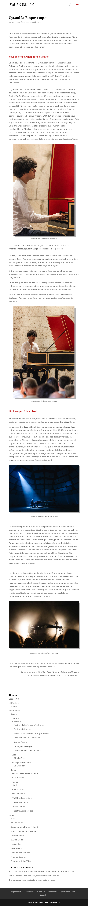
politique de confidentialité (49, 902)
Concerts (15, 718)
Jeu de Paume (20, 742)
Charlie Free (19, 758)
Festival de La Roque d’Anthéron (29, 725)
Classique (16, 721)
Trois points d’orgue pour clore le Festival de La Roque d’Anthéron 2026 (42, 871)
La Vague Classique (23, 746)
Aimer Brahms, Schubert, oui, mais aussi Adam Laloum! (34, 876)
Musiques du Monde (21, 762)
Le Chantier (19, 766)
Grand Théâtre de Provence (27, 738)
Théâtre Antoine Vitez (22, 811)
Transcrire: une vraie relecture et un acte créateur (32, 880)
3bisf (14, 785)
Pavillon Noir (18, 777)
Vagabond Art (16, 892)
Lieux (11, 815)
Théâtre (14, 782)
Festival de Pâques (22, 729)
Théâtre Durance (20, 802)
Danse (13, 770)
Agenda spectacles (67, 892)
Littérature (14, 703)
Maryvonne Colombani (20, 22)
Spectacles (14, 710)
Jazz (14, 755)
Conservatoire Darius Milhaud (27, 750)
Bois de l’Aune (18, 789)
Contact (43, 895)
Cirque (14, 714)
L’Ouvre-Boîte (18, 794)
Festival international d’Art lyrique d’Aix (32, 733)
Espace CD (14, 699)
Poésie (14, 706)
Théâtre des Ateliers (22, 798)
